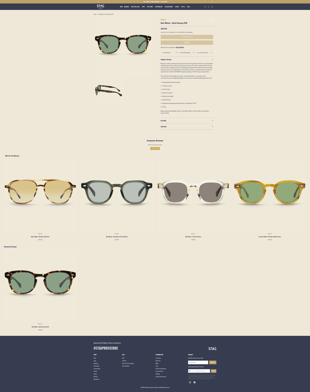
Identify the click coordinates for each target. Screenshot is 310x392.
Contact (124, 361)
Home (95, 14)
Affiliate (158, 374)
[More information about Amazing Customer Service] (211, 52)
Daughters (96, 379)
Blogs (157, 363)
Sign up (214, 371)
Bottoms (96, 363)
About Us (158, 361)
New (95, 358)
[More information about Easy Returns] (176, 52)
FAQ (123, 358)
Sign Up (213, 362)
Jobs (157, 366)
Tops (95, 361)
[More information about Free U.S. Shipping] (194, 52)
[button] (212, 2)
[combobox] (191, 371)
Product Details (166, 60)
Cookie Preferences (161, 376)
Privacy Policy (159, 371)
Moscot (163, 20)
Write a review (155, 148)
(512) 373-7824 (178, 78)
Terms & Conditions (161, 368)
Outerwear (96, 366)
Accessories (97, 368)
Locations (158, 358)
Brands (96, 376)
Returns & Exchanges (128, 363)
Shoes (95, 371)
